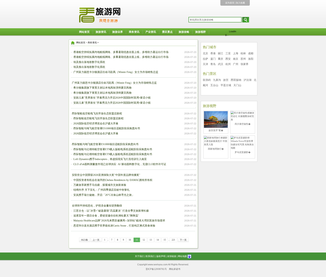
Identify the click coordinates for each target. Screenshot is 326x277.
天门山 (237, 85)
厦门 (213, 58)
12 (144, 240)
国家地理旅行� (216, 149)
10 (130, 240)
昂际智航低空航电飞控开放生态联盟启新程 (97, 113)
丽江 (220, 53)
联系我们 (150, 256)
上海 (235, 53)
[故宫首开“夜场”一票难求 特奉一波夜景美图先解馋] (216, 119)
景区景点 (167, 32)
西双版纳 (236, 80)
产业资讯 (150, 32)
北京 (205, 53)
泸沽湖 (247, 80)
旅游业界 (117, 32)
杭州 (228, 64)
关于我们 (139, 256)
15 (165, 240)
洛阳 (250, 58)
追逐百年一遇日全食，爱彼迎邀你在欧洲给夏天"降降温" (106, 215)
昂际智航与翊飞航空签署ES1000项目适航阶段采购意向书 (106, 128)
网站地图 (182, 256)
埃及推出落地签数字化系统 (89, 62)
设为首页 (229, 3)
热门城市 (209, 47)
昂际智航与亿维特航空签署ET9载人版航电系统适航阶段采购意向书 (112, 149)
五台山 (214, 85)
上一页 (96, 240)
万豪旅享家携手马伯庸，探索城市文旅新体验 (99, 185)
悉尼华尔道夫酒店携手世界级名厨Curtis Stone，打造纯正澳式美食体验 (114, 225)
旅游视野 (200, 32)
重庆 (220, 58)
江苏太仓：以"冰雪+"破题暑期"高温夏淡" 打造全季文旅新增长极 (111, 210)
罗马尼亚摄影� (243, 152)
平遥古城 (226, 85)
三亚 (228, 53)
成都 (250, 53)
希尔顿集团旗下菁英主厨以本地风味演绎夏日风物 (102, 87)
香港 (213, 53)
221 (173, 240)
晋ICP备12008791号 (156, 269)
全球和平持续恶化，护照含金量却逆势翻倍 (97, 205)
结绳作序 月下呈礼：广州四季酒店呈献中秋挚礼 (101, 189)
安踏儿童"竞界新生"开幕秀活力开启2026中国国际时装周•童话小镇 (112, 97)
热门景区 (209, 74)
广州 (235, 64)
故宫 (225, 80)
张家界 (244, 64)
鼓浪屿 (207, 80)
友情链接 (171, 256)
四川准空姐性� (243, 124)
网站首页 (84, 32)
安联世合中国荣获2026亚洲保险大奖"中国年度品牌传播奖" (106, 175)
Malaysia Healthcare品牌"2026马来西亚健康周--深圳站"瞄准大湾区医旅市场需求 (119, 220)
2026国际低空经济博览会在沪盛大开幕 (95, 123)
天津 (205, 64)
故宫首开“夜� (216, 130)
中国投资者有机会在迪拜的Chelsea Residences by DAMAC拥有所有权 (112, 180)
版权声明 (160, 256)
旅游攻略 (184, 32)
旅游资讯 (101, 32)
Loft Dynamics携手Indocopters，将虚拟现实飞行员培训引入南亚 (110, 159)
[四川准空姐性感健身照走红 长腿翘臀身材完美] (242, 116)
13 (151, 240)
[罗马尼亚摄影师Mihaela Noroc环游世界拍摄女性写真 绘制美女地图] (242, 142)
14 (158, 240)
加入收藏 (240, 3)
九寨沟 (217, 80)
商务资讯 (134, 32)
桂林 (243, 53)
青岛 (213, 64)
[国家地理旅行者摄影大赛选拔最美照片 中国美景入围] (216, 141)
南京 (235, 58)
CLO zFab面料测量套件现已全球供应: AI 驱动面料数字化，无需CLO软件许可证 (119, 164)
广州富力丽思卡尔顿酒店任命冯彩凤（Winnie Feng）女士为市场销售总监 (115, 72)
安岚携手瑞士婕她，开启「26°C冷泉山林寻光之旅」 (103, 195)
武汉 (220, 64)
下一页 (183, 240)
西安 (228, 58)
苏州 (243, 58)
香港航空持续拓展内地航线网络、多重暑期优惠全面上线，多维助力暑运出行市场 (120, 52)
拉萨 (205, 58)
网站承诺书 (174, 269)
